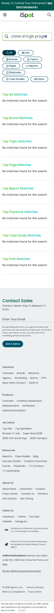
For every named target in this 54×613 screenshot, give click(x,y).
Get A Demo (13, 344)
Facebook (8, 516)
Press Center (10, 493)
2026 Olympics (38, 438)
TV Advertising (10, 471)
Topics (33, 59)
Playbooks (14, 72)
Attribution (28, 405)
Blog (35, 456)
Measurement (10, 405)
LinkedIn (7, 521)
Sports (34, 378)
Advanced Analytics (14, 410)
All (10, 52)
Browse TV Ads (11, 433)
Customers (25, 489)
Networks (33, 373)
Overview (8, 373)
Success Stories (11, 461)
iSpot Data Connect (14, 383)
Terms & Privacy (35, 587)
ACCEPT (22, 610)
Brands (13, 59)
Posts (40, 79)
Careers (40, 489)
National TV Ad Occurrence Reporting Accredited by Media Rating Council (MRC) (29, 544)
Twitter (21, 516)
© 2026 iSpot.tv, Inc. (12, 587)
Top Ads (7, 428)
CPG (43, 378)
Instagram (21, 521)
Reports (33, 66)
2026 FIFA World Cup (14, 438)
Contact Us (27, 493)
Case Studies (16, 79)
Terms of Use (19, 332)
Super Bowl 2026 (32, 433)
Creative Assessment (29, 401)
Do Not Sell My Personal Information (21, 571)
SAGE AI (33, 383)
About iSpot (9, 489)
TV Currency (36, 466)
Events (6, 466)
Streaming (21, 378)
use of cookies (8, 610)
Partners (43, 493)
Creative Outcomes (35, 461)
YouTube (34, 516)
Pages (12, 66)
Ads (27, 52)
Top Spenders (23, 428)
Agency (6, 378)
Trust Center (34, 591)
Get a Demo (9, 498)
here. (5, 564)
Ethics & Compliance (13, 591)
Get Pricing (26, 498)
